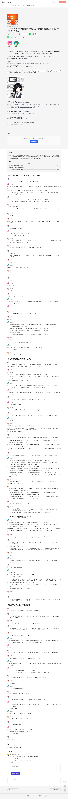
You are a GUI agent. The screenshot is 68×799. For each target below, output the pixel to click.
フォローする (25, 33)
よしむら (16, 46)
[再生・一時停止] (34, 796)
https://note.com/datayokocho (14, 124)
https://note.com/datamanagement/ (26, 107)
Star (10, 34)
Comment (15, 34)
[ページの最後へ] (64, 790)
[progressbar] (34, 793)
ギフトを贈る (12, 744)
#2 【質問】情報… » (55, 789)
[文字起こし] (17, 26)
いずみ (9, 46)
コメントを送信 (15, 773)
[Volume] (23, 796)
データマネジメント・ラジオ (9, 6)
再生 (11, 37)
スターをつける (11, 747)
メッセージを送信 (19, 37)
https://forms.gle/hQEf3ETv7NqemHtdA (17, 118)
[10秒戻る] (28, 796)
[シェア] (20, 34)
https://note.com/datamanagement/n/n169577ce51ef (20, 66)
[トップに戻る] (64, 786)
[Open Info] (19, 26)
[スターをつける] (8, 34)
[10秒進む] (40, 796)
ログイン (55, 2)
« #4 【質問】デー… (13, 789)
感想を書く (34, 141)
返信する (11, 762)
